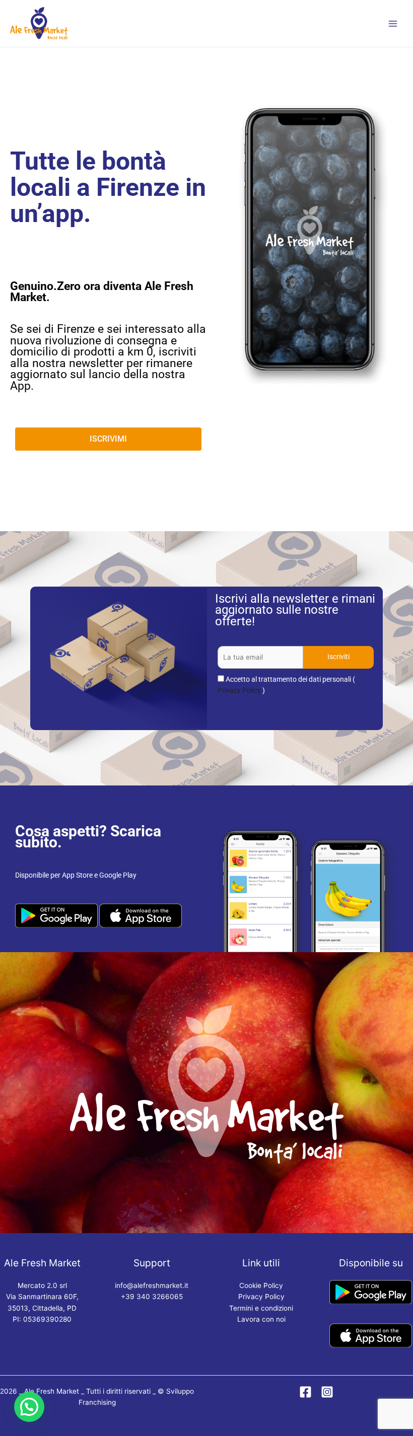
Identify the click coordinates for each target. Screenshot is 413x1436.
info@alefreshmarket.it (151, 1285)
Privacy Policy (239, 690)
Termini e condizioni (261, 1308)
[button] (29, 1407)
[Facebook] (305, 1392)
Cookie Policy (261, 1285)
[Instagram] (327, 1392)
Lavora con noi (261, 1319)
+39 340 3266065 (152, 1297)
